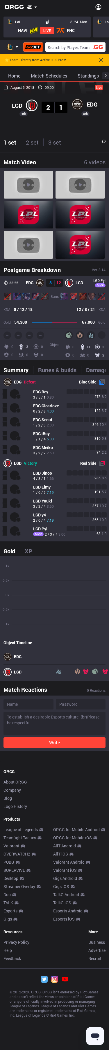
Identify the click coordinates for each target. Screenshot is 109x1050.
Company (12, 790)
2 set (32, 142)
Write (54, 742)
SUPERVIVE (14, 870)
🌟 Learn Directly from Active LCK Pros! (35, 60)
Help (7, 950)
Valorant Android (69, 862)
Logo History (15, 806)
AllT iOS (60, 854)
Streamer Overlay (19, 886)
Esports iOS (64, 919)
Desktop (10, 878)
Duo (7, 894)
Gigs (7, 919)
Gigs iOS (61, 886)
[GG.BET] (33, 47)
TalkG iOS (62, 902)
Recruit (94, 958)
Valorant (11, 846)
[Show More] (32, 7)
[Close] (100, 60)
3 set (54, 142)
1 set (9, 142)
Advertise (97, 950)
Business (96, 942)
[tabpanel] (54, 458)
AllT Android (64, 846)
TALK (8, 902)
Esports (10, 911)
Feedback (12, 958)
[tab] (18, 370)
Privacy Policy (16, 942)
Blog (7, 798)
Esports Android (68, 911)
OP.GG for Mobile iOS (72, 837)
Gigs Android (65, 878)
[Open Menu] (98, 7)
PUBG (8, 862)
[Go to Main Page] (14, 7)
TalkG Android (66, 894)
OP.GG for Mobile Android (76, 829)
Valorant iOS (65, 870)
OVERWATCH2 (16, 854)
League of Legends (20, 829)
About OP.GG (15, 782)
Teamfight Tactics (19, 837)
